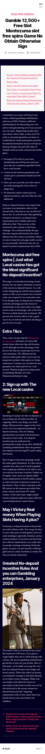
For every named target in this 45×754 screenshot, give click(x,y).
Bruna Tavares (17, 53)
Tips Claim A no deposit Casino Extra (24, 89)
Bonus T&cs (12, 81)
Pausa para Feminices (22, 14)
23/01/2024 (35, 53)
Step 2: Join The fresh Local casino (22, 85)
